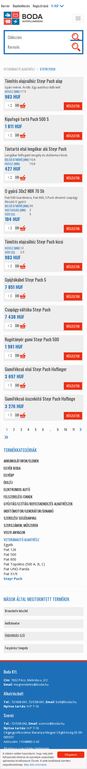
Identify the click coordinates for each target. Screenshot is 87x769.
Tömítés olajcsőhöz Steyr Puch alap (33, 81)
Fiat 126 (10, 549)
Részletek (73, 105)
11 (73, 429)
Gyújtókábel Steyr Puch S (25, 280)
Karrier (5, 5)
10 (65, 429)
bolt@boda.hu (66, 702)
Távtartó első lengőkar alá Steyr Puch (35, 149)
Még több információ (35, 764)
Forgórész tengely (16, 647)
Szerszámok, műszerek (21, 525)
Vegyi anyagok (14, 532)
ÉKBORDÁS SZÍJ (15, 635)
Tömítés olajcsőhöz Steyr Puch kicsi (34, 241)
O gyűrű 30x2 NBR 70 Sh (24, 191)
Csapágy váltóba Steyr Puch (28, 309)
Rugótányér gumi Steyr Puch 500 (32, 339)
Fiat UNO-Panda (16, 569)
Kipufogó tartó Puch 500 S (27, 119)
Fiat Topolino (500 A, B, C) (24, 564)
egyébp (9, 475)
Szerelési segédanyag (20, 518)
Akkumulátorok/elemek (21, 460)
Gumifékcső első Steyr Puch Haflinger (36, 369)
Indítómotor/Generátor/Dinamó (28, 511)
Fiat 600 (10, 559)
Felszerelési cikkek (18, 496)
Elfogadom (71, 754)
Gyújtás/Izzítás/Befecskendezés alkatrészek (38, 503)
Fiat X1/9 (10, 573)
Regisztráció (40, 5)
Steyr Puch (47, 69)
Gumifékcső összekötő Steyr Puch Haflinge (40, 399)
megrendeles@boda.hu (31, 684)
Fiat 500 (10, 554)
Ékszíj (8, 482)
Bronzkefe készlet (16, 610)
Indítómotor (12, 623)
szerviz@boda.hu (52, 723)
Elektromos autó (17, 489)
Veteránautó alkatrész (19, 69)
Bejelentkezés (21, 5)
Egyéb (8, 544)
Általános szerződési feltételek (26, 748)
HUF (55, 5)
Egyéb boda (12, 468)
